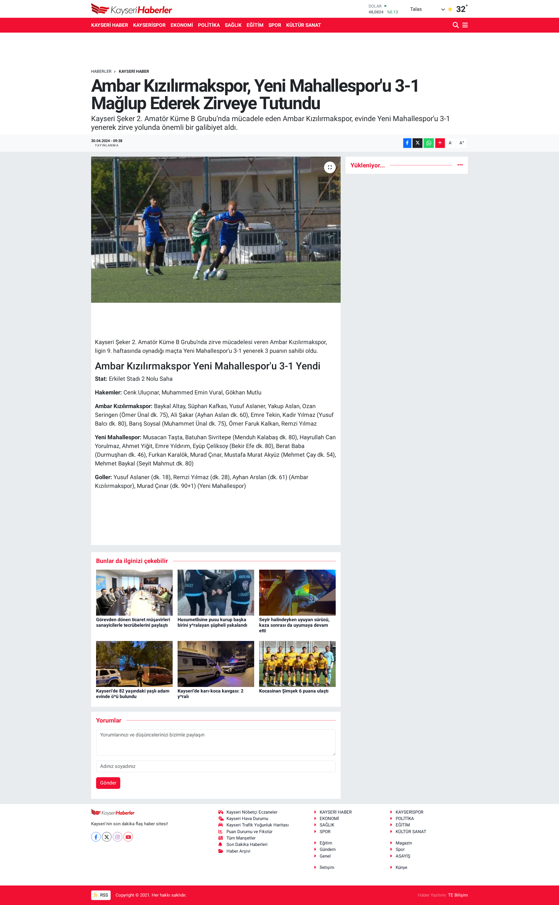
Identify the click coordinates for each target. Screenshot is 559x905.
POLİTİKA (209, 25)
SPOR (274, 25)
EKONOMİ (182, 25)
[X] (107, 837)
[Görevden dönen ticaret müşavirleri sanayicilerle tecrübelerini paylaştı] (134, 592)
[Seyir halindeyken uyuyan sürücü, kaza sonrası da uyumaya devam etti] (297, 592)
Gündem (328, 849)
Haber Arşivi (238, 851)
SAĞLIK (233, 25)
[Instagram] (117, 837)
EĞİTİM (255, 25)
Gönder (108, 783)
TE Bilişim (458, 895)
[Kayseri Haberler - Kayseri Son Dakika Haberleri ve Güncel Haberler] (132, 9)
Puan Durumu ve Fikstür (250, 831)
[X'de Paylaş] (417, 143)
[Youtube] (128, 837)
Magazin (404, 843)
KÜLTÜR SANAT (303, 25)
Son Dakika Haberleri (247, 844)
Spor (400, 849)
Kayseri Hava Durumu (247, 818)
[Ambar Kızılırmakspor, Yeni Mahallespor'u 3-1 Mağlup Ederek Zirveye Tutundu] (216, 230)
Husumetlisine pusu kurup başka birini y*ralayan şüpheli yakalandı (212, 622)
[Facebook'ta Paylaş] (407, 143)
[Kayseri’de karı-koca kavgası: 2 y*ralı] (216, 664)
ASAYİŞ (403, 856)
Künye (401, 867)
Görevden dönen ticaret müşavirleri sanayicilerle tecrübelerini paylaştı (133, 622)
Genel (325, 856)
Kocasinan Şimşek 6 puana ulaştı (293, 691)
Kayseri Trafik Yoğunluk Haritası (258, 825)
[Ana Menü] (464, 25)
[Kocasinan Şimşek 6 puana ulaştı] (297, 664)
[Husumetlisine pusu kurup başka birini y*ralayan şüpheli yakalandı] (216, 592)
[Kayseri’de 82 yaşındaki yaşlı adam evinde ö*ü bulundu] (134, 664)
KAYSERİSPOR (149, 25)
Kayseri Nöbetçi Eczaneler (252, 812)
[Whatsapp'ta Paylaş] (429, 143)
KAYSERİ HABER (109, 25)
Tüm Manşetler (241, 838)
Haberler (101, 71)
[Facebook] (96, 837)
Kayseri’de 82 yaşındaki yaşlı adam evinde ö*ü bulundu (132, 693)
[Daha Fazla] (440, 143)
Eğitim (326, 843)
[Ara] (456, 25)
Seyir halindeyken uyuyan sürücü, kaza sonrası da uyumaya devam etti (294, 625)
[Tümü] (460, 165)
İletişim (327, 867)
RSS (103, 895)
